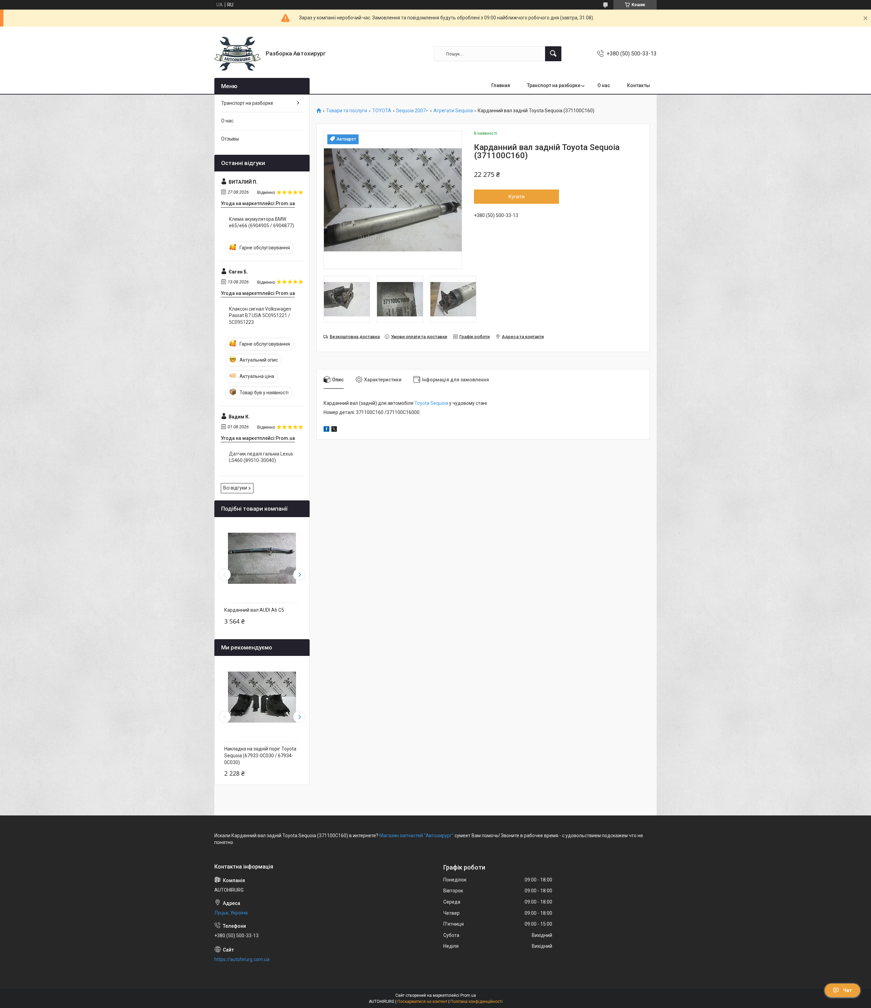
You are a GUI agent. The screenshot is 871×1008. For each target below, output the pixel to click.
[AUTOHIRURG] (237, 54)
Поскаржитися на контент (422, 1001)
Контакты (638, 85)
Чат (847, 990)
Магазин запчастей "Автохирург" (416, 835)
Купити (517, 196)
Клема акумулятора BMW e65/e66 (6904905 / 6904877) (261, 222)
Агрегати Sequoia (453, 110)
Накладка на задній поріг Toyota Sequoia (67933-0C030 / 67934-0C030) (260, 755)
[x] (334, 430)
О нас (603, 85)
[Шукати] (553, 53)
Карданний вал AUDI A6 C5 (254, 610)
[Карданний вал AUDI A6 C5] (262, 558)
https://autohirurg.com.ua (241, 959)
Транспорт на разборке (553, 85)
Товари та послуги (346, 110)
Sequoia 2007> (412, 110)
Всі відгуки (235, 488)
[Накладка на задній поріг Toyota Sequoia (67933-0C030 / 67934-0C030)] (262, 697)
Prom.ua (468, 995)
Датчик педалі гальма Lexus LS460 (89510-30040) (261, 457)
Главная (500, 85)
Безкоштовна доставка (355, 336)
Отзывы (230, 139)
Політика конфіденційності (476, 1001)
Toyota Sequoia (431, 403)
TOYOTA (381, 110)
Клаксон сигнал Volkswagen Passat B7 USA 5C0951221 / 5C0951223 (260, 315)
